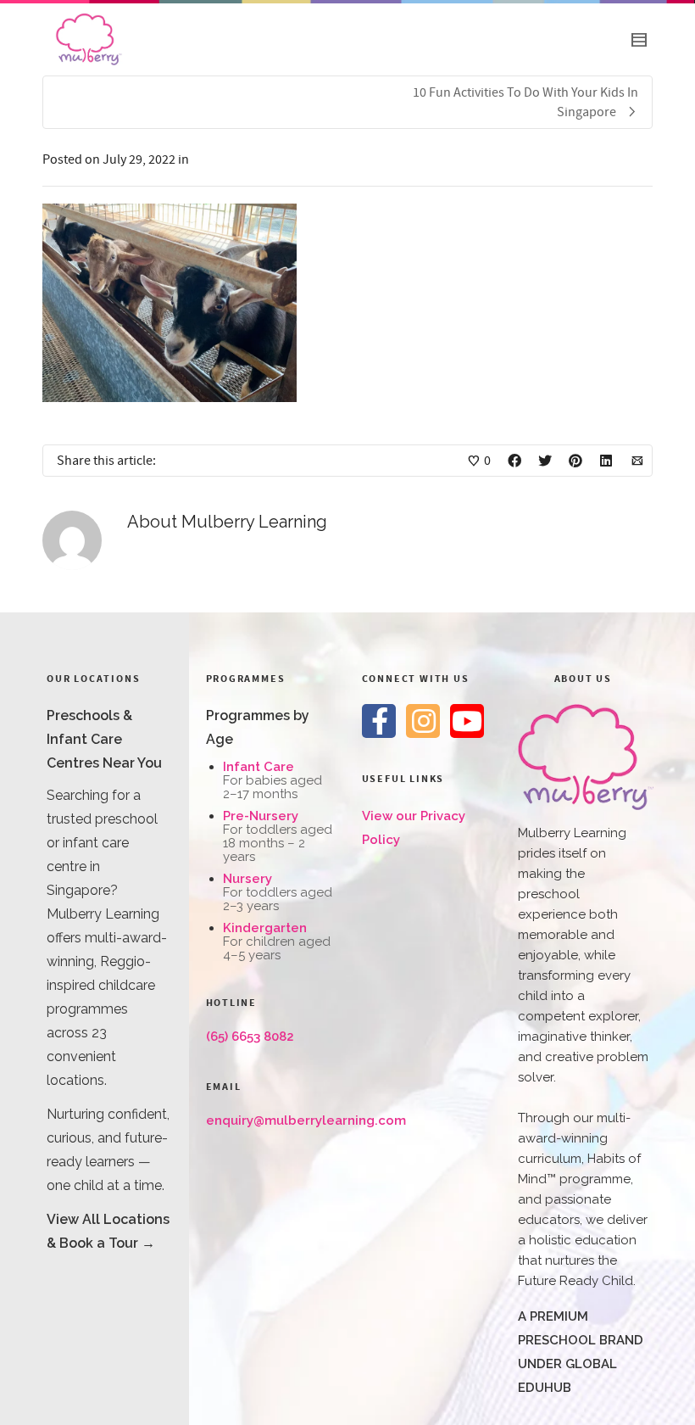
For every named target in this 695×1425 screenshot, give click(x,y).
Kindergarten (265, 928)
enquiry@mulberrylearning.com (306, 1120)
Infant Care (258, 766)
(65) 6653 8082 (250, 1036)
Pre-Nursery (260, 816)
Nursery (247, 878)
